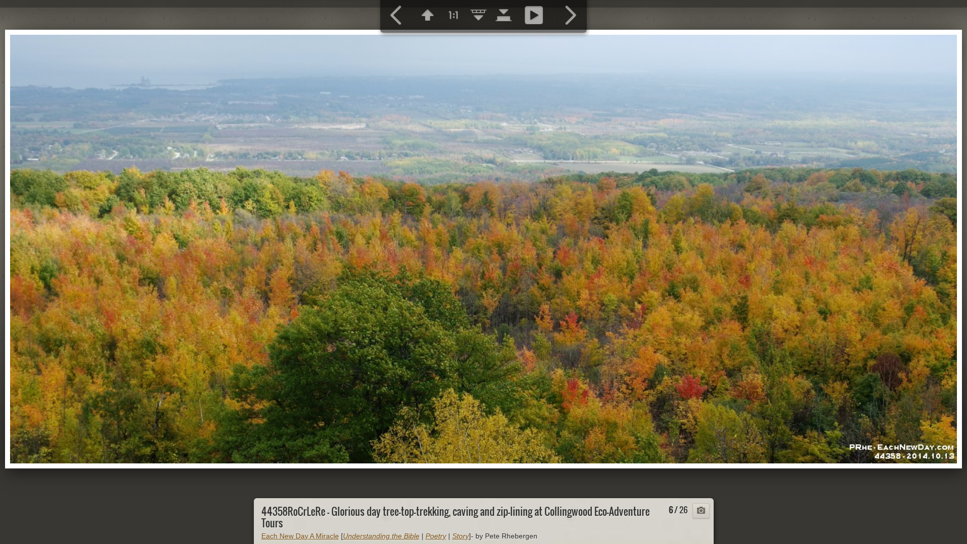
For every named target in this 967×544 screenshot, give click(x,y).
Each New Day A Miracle (300, 536)
